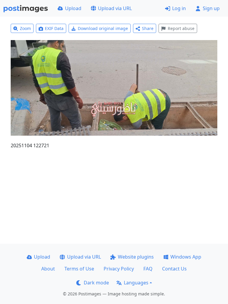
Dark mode (96, 282)
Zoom (25, 28)
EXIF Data (54, 28)
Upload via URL (115, 8)
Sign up (211, 8)
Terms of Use (79, 268)
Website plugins (136, 257)
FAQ (148, 268)
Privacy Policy (119, 268)
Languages (136, 282)
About (48, 268)
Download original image (103, 28)
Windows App (185, 257)
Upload (73, 8)
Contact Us (174, 268)
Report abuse (181, 28)
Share (147, 28)
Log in (179, 8)
